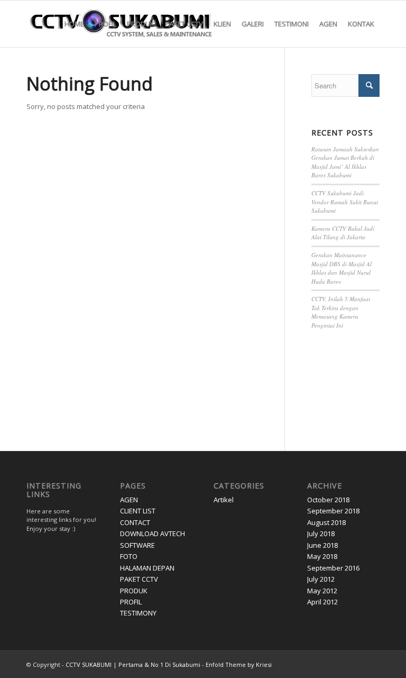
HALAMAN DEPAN (147, 568)
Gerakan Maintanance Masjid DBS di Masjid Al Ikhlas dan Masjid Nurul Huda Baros (341, 268)
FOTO (128, 556)
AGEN (129, 499)
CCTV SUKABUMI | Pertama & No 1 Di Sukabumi (133, 664)
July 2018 (321, 533)
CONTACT (135, 522)
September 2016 (333, 568)
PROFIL (131, 602)
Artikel (224, 499)
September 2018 (333, 511)
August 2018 (326, 522)
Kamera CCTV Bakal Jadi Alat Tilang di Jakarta (342, 232)
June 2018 (322, 545)
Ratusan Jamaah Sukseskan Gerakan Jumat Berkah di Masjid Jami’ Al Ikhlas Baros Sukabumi (345, 162)
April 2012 (322, 602)
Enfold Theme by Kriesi (239, 664)
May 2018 (322, 556)
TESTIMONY (138, 613)
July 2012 (321, 579)
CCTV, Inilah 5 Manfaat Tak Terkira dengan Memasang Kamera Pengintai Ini (340, 312)
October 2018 (328, 499)
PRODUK (133, 590)
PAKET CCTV (139, 579)
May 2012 (322, 590)
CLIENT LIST (137, 511)
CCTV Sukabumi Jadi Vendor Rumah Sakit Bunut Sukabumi (344, 201)
